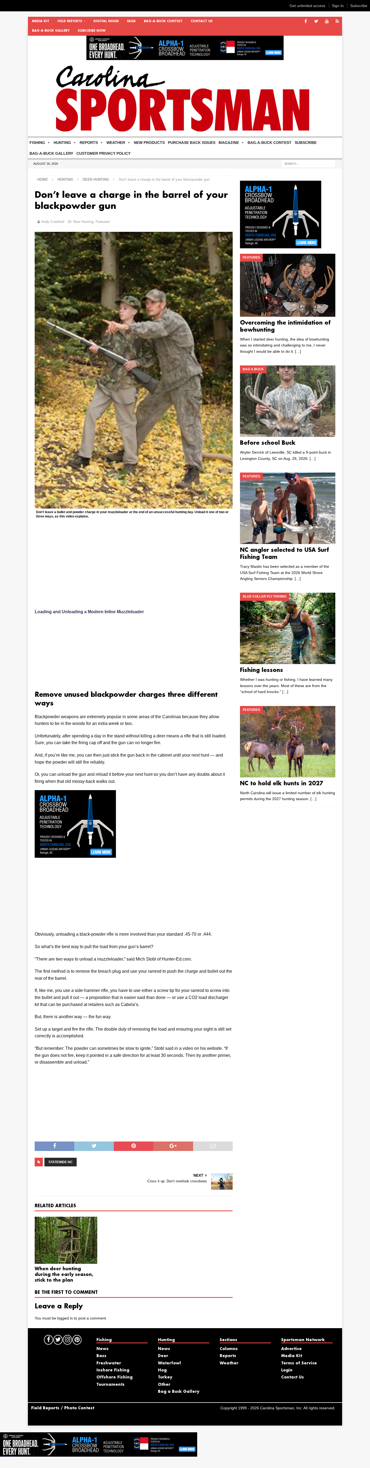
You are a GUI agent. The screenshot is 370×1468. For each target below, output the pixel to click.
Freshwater (108, 1363)
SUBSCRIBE (306, 142)
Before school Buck (268, 443)
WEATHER (115, 142)
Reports (228, 1356)
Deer (163, 1356)
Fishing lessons (261, 670)
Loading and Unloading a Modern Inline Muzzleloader (89, 611)
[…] (298, 351)
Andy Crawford (52, 222)
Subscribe (358, 6)
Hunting (65, 179)
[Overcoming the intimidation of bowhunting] (287, 285)
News (102, 1349)
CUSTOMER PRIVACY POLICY (103, 153)
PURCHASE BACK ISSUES (191, 142)
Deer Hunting (83, 222)
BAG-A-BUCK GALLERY (51, 30)
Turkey (165, 1377)
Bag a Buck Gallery (178, 1392)
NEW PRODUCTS (149, 142)
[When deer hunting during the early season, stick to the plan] (66, 1240)
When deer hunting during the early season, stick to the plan (64, 1275)
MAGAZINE (229, 142)
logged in (65, 1318)
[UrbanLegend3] (75, 854)
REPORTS (89, 142)
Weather (229, 1363)
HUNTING (62, 142)
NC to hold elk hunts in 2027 (281, 784)
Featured (102, 222)
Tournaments (110, 1385)
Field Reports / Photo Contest (62, 1408)
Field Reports (69, 21)
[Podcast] (337, 21)
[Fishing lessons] (287, 628)
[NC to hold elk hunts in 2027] (287, 741)
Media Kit (40, 21)
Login (287, 1370)
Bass (101, 1356)
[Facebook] (305, 21)
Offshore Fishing (114, 1377)
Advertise (291, 1349)
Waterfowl (169, 1363)
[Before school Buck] (287, 401)
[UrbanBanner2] (185, 57)
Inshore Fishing (112, 1370)
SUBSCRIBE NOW (91, 30)
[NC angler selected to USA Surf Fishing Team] (287, 508)
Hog (162, 1370)
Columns (229, 1349)
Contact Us (202, 21)
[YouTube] (327, 21)
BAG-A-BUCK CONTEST (163, 21)
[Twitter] (316, 21)
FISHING (37, 142)
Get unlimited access (307, 6)
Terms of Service (299, 1363)
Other (164, 1385)
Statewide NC (60, 1162)
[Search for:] (308, 163)
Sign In (338, 6)
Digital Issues (106, 21)
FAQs (131, 21)
